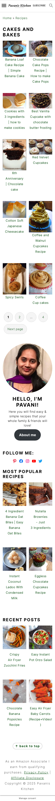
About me (27, 435)
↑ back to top (27, 746)
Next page (15, 329)
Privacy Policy (36, 772)
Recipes (21, 18)
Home (7, 18)
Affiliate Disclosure (27, 778)
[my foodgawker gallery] (27, 609)
